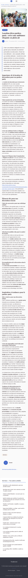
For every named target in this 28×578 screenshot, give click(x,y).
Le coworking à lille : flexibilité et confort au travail (13, 549)
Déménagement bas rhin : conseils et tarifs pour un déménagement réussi (14, 541)
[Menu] (16, 1)
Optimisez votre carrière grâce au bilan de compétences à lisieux (12, 536)
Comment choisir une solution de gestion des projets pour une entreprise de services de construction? (13, 518)
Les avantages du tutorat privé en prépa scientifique (12, 527)
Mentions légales (11, 570)
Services (7, 4)
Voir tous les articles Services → (9, 469)
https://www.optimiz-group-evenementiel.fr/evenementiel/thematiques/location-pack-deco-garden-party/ (14, 186)
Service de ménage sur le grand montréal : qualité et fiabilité (12, 545)
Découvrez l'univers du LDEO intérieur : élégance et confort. (12, 513)
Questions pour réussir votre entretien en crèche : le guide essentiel (14, 490)
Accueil (2, 4)
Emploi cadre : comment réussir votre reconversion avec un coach (11, 523)
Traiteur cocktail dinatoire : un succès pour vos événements (13, 494)
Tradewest (14, 562)
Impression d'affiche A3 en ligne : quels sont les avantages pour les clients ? (13, 509)
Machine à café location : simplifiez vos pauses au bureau (13, 504)
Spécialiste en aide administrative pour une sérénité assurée (13, 485)
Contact (18, 570)
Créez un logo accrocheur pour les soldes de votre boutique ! (13, 532)
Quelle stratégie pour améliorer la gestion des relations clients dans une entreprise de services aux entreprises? (14, 499)
